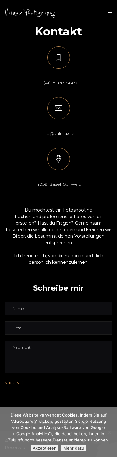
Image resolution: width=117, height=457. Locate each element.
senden (12, 383)
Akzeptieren (44, 447)
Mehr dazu (73, 447)
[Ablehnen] (109, 432)
